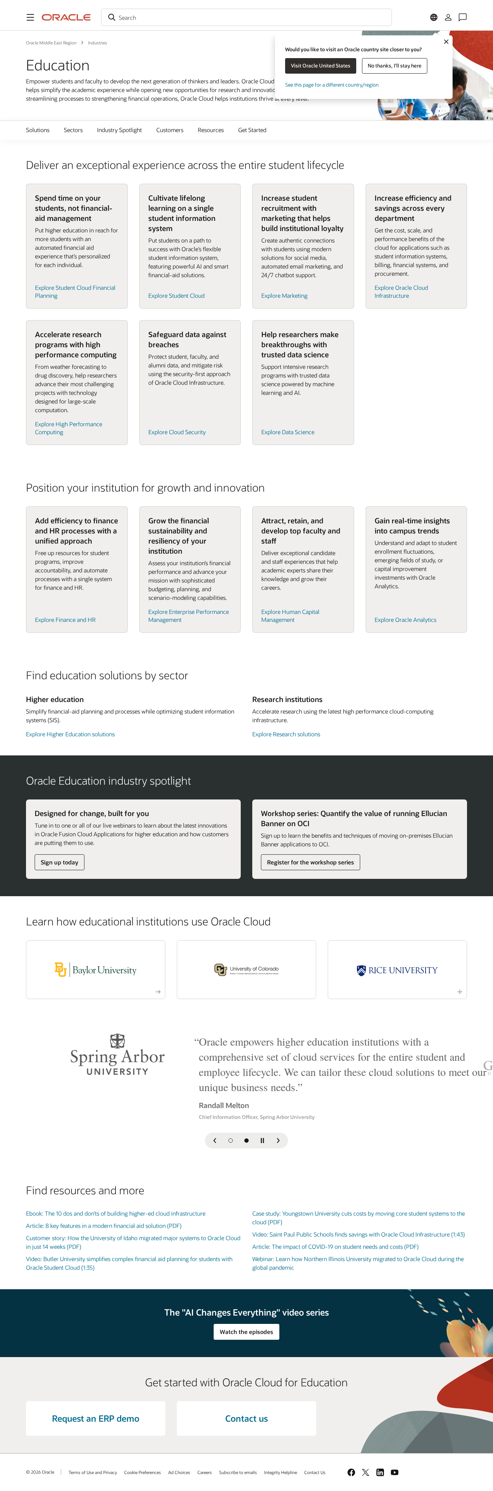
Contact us (246, 1418)
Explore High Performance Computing (68, 428)
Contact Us (315, 1472)
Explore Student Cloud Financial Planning (75, 291)
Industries (97, 42)
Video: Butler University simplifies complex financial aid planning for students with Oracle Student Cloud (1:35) (129, 1263)
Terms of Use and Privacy (93, 1472)
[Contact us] (462, 17)
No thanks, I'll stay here (395, 65)
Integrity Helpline (280, 1472)
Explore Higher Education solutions (70, 734)
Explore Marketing (284, 295)
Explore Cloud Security (177, 432)
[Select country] (433, 17)
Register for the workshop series (310, 862)
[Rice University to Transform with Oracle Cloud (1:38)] (397, 970)
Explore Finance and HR (65, 619)
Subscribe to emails (238, 1472)
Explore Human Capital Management (290, 615)
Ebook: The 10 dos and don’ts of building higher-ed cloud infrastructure (115, 1213)
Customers (169, 130)
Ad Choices (179, 1472)
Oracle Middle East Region (51, 42)
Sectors (73, 130)
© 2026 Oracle (40, 1472)
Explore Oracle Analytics (405, 619)
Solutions (37, 130)
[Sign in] (448, 17)
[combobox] (246, 17)
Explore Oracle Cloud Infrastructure (401, 291)
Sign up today (59, 862)
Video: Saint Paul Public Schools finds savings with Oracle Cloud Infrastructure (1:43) (358, 1234)
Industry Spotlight (119, 130)
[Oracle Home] (66, 17)
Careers (204, 1472)
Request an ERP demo (95, 1418)
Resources (211, 130)
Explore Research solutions (286, 734)
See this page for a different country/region (332, 84)
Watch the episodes (246, 1331)
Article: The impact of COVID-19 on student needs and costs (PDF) (335, 1246)
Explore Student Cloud (176, 295)
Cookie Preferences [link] (142, 1472)
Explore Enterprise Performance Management (188, 615)
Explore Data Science (287, 432)
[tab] (231, 1140)
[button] (30, 17)
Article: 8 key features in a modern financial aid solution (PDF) (104, 1225)
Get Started (252, 130)
